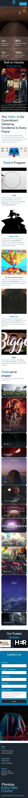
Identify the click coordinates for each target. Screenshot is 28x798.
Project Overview (6, 690)
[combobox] (14, 686)
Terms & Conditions (6, 763)
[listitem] (14, 187)
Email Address (6, 676)
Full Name (4, 662)
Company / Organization (8, 669)
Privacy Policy (5, 760)
